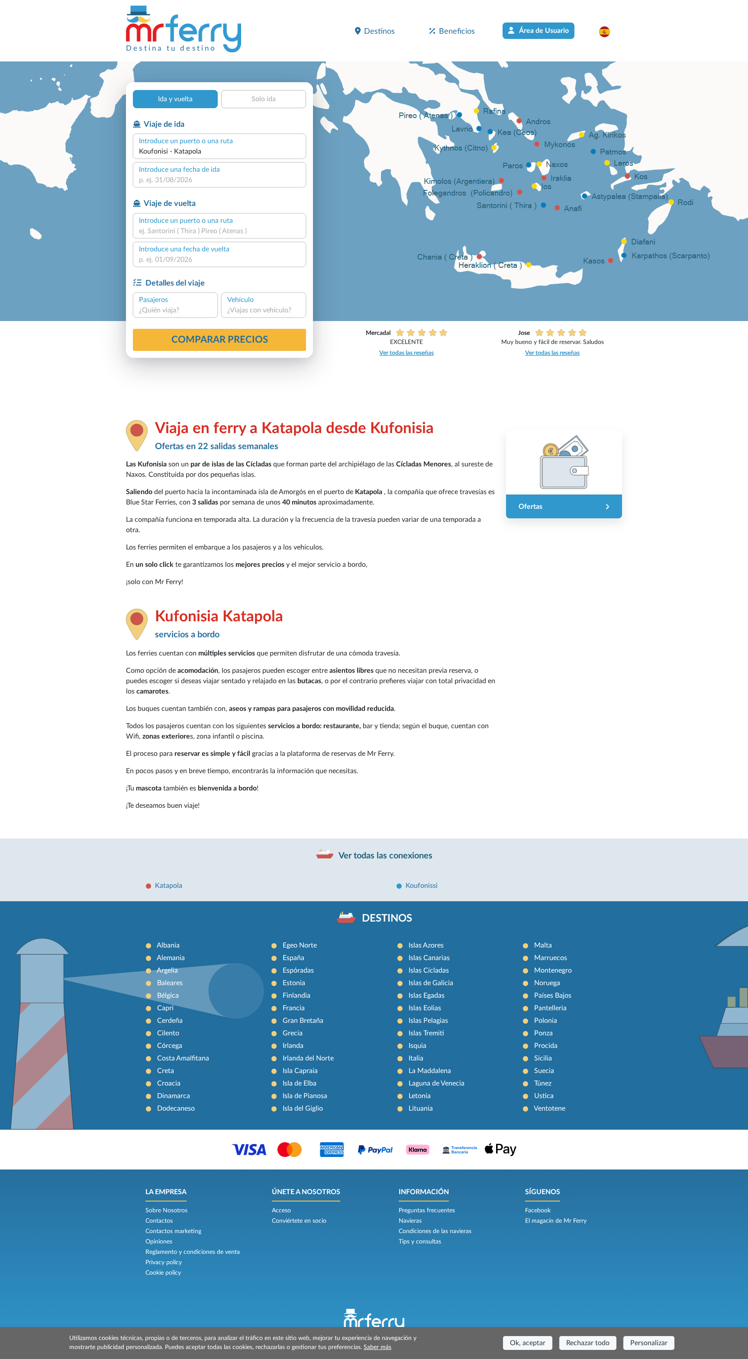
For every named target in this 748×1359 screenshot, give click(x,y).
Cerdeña (170, 1020)
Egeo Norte (300, 945)
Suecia (544, 1070)
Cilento (168, 1033)
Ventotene (549, 1108)
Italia (416, 1058)
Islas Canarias (429, 957)
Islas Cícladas (429, 970)
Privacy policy (163, 1262)
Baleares (170, 983)
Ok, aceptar (527, 1343)
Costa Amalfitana (183, 1058)
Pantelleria (550, 1008)
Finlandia (296, 995)
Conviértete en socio (299, 1221)
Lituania (421, 1108)
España (293, 957)
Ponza (543, 1033)
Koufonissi (422, 885)
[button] (609, 31)
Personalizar (648, 1343)
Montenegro (553, 970)
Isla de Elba (299, 1083)
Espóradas (298, 970)
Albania (168, 945)
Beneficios (457, 31)
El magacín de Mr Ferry (556, 1221)
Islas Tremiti (426, 1033)
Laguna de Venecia (436, 1083)
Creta (165, 1070)
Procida (546, 1045)
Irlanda (293, 1045)
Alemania (171, 957)
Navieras (410, 1221)
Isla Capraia (300, 1070)
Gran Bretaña (303, 1020)
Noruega (547, 983)
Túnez (542, 1083)
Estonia (294, 983)
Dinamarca (173, 1095)
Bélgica (168, 995)
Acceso (281, 1211)
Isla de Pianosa (305, 1095)
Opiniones (158, 1242)
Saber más (377, 1347)
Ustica (544, 1095)
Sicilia (543, 1058)
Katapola (168, 885)
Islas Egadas (427, 995)
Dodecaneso (176, 1108)
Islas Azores (426, 945)
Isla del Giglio (303, 1108)
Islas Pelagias (428, 1020)
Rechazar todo (587, 1343)
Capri (165, 1008)
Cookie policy (163, 1273)
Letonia (420, 1095)
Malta (543, 945)
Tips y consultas (420, 1242)
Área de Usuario (543, 30)
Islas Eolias (425, 1008)
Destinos (379, 31)
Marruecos (550, 957)
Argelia (167, 970)
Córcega (169, 1045)
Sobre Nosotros (166, 1211)
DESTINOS (387, 918)
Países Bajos (552, 995)
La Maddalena (430, 1070)
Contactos (159, 1221)
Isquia (417, 1045)
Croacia (169, 1083)
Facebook (538, 1211)
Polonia (545, 1020)
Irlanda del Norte (308, 1058)
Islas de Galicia (431, 983)
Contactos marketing (173, 1231)
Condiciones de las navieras (435, 1231)
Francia (294, 1008)
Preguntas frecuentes (427, 1211)
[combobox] (219, 151)
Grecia (293, 1033)
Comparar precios (219, 339)
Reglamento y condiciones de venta (192, 1252)
